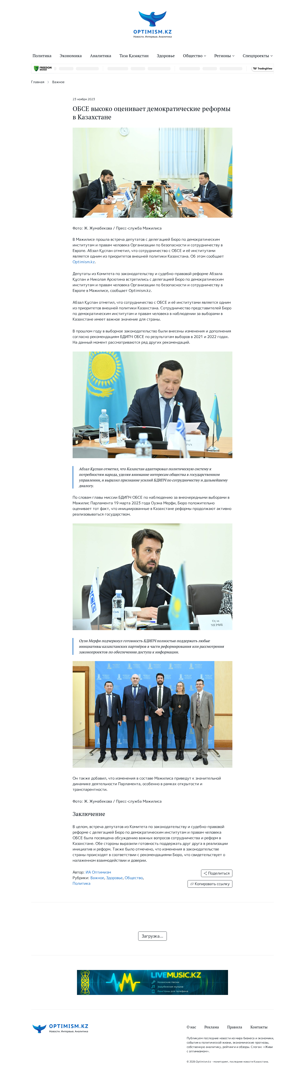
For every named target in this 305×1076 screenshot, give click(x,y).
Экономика (71, 55)
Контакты (258, 1027)
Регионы (222, 55)
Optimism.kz (84, 262)
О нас (191, 1027)
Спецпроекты (256, 55)
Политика (42, 55)
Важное (58, 82)
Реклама (211, 1027)
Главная (37, 82)
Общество (193, 55)
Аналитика (100, 55)
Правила (234, 1027)
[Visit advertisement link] (152, 982)
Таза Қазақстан (134, 55)
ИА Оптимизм (98, 872)
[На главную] (153, 24)
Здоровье (166, 55)
